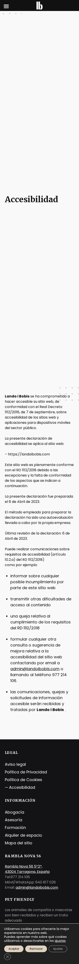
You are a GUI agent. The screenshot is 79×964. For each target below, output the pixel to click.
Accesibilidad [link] (22, 787)
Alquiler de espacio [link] (23, 835)
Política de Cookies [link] (23, 779)
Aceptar (14, 949)
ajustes (60, 941)
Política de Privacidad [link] (26, 772)
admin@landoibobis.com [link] (34, 669)
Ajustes (58, 949)
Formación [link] (15, 827)
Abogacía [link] (14, 812)
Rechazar (36, 949)
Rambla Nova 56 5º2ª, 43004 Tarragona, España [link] (27, 869)
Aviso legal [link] (15, 764)
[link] (39, 5)
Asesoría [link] (13, 820)
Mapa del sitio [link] (18, 843)
